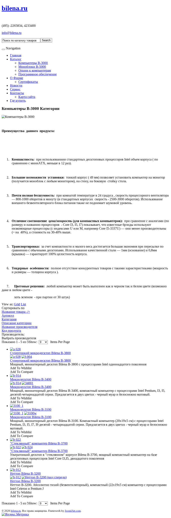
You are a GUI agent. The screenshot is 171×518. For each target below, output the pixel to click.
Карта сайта (26, 97)
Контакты (17, 93)
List (23, 304)
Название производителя (19, 327)
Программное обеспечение (37, 74)
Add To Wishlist (20, 368)
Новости (16, 85)
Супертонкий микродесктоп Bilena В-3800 (40, 353)
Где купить (18, 100)
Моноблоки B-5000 (32, 66)
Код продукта (11, 330)
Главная (15, 55)
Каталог (15, 59)
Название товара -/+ (16, 312)
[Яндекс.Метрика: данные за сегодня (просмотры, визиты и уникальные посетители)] (15, 514)
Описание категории (16, 323)
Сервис (15, 89)
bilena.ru (16, 510)
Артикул (8, 315)
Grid (17, 304)
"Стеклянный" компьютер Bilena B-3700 (39, 443)
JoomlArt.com (73, 510)
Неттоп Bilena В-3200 (25, 473)
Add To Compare (21, 372)
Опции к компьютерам (34, 70)
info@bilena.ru (11, 33)
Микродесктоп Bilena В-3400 (30, 379)
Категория (9, 319)
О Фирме (16, 78)
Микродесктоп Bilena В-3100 (30, 409)
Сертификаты (28, 82)
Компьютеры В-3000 (33, 63)
